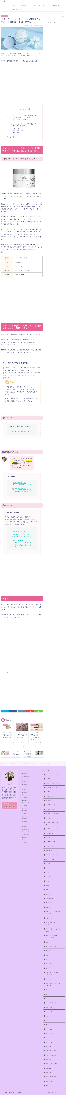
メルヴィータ (5, 672)
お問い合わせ (18, 9)
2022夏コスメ (50, 833)
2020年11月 (26, 831)
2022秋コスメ (50, 846)
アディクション (50, 918)
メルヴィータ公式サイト (21, 431)
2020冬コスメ (50, 779)
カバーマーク (50, 963)
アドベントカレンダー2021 (52, 923)
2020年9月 (26, 837)
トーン (48, 1020)
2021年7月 (26, 810)
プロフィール (27, 6)
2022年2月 (26, 792)
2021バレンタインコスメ (53, 787)
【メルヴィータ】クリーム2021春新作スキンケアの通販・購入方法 (23, 125)
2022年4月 (26, 787)
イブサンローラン (51, 942)
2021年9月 (26, 805)
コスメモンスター (7, 4)
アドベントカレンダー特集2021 (53, 930)
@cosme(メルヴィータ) (21, 540)
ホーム (17, 6)
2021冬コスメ (50, 796)
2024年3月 (26, 773)
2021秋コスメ (50, 818)
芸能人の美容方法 (51, 1076)
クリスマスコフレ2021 (52, 979)
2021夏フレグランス (52, 805)
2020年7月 (26, 842)
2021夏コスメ (50, 800)
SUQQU (48, 894)
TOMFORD (49, 898)
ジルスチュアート (51, 1003)
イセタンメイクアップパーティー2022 (53, 936)
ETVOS (48, 872)
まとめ (12, 137)
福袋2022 (49, 1072)
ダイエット (49, 1011)
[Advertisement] (22, 88)
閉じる (27, 109)
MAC (47, 881)
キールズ (48, 968)
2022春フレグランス (52, 842)
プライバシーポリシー (40, 6)
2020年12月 (26, 829)
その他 (48, 907)
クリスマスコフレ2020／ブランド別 (53, 973)
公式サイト (16, 128)
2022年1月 (26, 794)
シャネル (48, 998)
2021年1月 (26, 826)
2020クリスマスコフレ (52, 774)
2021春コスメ (5, 15)
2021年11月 (26, 800)
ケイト (48, 994)
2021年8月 (26, 808)
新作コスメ (49, 1059)
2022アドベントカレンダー (53, 823)
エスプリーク (50, 950)
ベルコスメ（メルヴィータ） (22, 542)
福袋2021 (49, 1068)
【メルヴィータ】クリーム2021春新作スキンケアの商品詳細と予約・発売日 (23, 116)
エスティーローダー (51, 946)
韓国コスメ (49, 1081)
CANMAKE (49, 863)
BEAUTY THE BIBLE (52, 855)
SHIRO (48, 889)
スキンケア (49, 1007)
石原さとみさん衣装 (51, 1064)
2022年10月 (26, 776)
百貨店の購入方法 (18, 130)
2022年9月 (26, 779)
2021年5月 (26, 816)
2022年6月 (26, 784)
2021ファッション (51, 792)
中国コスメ (49, 1046)
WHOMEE (49, 903)
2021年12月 (26, 797)
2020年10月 (26, 834)
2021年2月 (26, 824)
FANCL (48, 876)
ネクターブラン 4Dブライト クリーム (24, 120)
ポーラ (48, 1024)
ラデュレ (48, 1037)
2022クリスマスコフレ (52, 829)
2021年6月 (26, 813)
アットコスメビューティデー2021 (53, 912)
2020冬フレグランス (52, 783)
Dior (47, 868)
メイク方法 (49, 1029)
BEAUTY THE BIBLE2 (52, 859)
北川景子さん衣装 (51, 1050)
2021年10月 (26, 802)
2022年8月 (26, 781)
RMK (47, 885)
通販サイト (16, 133)
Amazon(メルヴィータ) (21, 534)
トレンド (48, 1016)
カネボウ (48, 959)
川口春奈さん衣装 (51, 1055)
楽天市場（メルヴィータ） (22, 531)
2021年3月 (26, 821)
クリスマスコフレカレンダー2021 (53, 984)
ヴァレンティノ (50, 1042)
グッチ (48, 990)
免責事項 (19, 1092)
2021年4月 (26, 818)
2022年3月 (26, 789)
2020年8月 (26, 839)
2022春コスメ (50, 837)
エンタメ (48, 955)
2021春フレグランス (52, 813)
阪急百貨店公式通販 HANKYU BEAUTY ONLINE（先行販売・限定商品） (22, 490)
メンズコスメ (50, 1033)
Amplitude (49, 850)
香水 (47, 1085)
